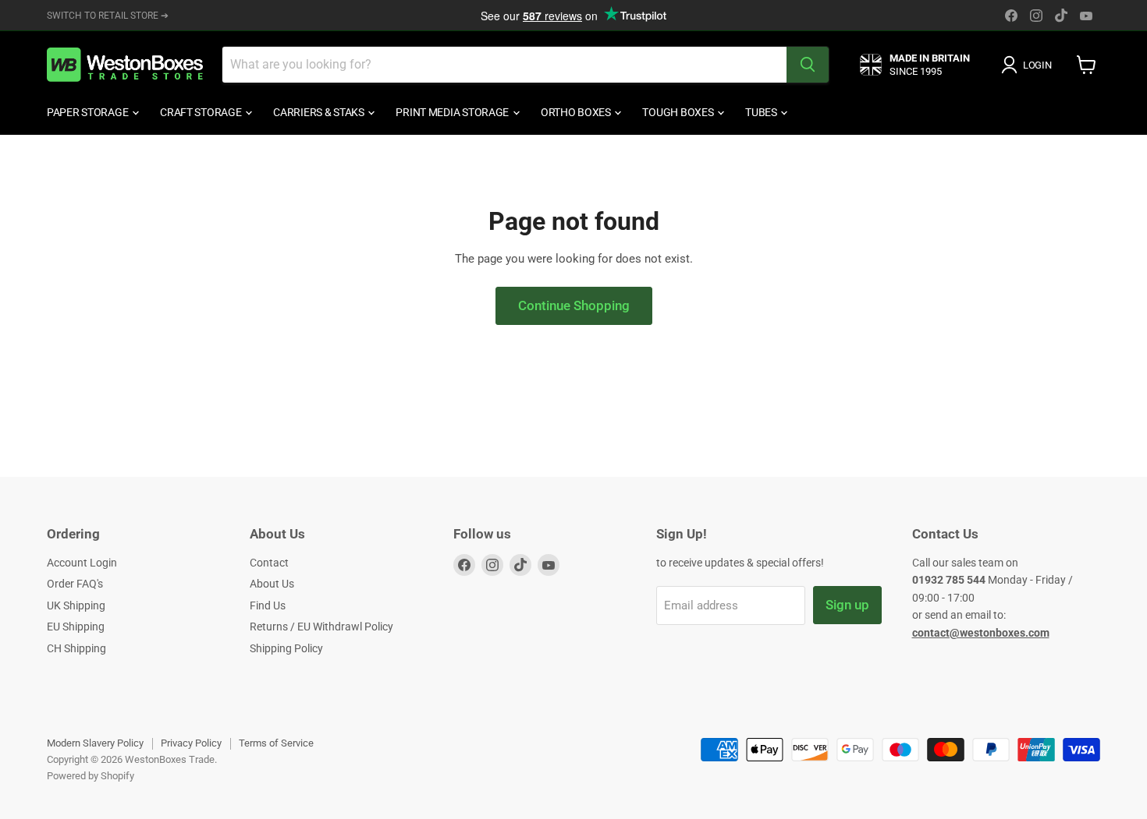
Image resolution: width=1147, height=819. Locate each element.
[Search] (808, 65)
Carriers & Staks (319, 112)
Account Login (82, 562)
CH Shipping (76, 648)
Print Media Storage (453, 112)
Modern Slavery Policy (95, 743)
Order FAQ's (75, 583)
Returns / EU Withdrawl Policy (321, 626)
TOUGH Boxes (679, 112)
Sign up (847, 604)
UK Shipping (76, 605)
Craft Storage (201, 112)
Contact (269, 562)
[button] (1029, 64)
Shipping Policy (286, 648)
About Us (272, 583)
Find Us (268, 605)
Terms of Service (276, 743)
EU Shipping (76, 626)
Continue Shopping (574, 305)
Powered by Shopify (90, 776)
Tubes (762, 112)
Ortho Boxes (577, 112)
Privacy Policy (191, 743)
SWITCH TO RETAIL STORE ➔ (108, 15)
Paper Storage (88, 112)
